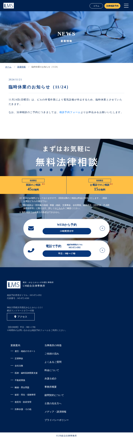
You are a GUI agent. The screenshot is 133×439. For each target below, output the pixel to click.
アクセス (22, 316)
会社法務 (19, 366)
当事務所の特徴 (53, 345)
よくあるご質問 (53, 362)
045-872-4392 (36, 295)
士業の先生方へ (53, 403)
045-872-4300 (23, 298)
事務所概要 (51, 387)
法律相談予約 (112, 6)
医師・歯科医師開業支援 (26, 373)
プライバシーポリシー (57, 420)
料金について (52, 370)
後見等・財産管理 (23, 402)
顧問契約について (54, 395)
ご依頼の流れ (52, 353)
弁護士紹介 (51, 378)
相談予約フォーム (70, 112)
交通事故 (19, 358)
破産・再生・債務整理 (25, 395)
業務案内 (15, 345)
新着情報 (21, 67)
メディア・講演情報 (55, 411)
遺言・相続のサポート (25, 351)
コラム (96, 6)
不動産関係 (20, 380)
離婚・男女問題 (22, 387)
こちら (60, 208)
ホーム (8, 67)
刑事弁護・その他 (23, 409)
